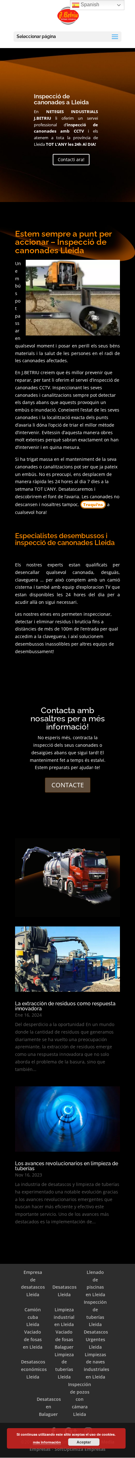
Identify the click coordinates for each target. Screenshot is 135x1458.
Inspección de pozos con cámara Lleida (79, 1399)
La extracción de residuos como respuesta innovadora (65, 1006)
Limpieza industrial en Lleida (64, 1317)
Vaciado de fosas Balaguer (64, 1339)
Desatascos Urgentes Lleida (96, 1339)
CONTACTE (67, 785)
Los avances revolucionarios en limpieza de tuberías (66, 1165)
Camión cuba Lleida (32, 1317)
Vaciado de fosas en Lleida (32, 1339)
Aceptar (84, 1442)
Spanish (89, 4)
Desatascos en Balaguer (49, 1406)
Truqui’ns (93, 504)
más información (47, 1442)
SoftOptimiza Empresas (80, 1449)
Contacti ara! (71, 159)
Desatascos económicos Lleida (34, 1369)
